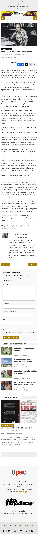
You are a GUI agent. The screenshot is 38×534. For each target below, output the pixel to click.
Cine (14, 226)
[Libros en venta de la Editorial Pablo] (19, 411)
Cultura (18, 226)
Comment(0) (13, 57)
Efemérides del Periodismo (26, 4)
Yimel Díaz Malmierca (22, 355)
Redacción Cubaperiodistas (24, 390)
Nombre (6, 304)
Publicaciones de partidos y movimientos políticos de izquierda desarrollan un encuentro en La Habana (33, 265)
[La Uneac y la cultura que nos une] (6, 351)
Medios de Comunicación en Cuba (19, 6)
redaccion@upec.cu (23, 492)
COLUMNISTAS (6, 49)
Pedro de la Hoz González (20, 234)
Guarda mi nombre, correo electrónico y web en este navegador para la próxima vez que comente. (18, 331)
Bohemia (9, 226)
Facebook (3, 531)
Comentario (7, 285)
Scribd (26, 531)
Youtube (21, 531)
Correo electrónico (9, 312)
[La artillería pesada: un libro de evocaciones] (6, 374)
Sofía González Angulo (22, 367)
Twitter (9, 531)
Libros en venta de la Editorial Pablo (17, 428)
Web (4, 319)
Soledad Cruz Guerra (22, 378)
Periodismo (24, 226)
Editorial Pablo (11, 397)
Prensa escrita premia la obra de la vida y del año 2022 (6, 265)
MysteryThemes (29, 525)
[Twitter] (26, 64)
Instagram (15, 531)
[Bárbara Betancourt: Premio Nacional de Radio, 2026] (6, 385)
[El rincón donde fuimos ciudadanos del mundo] (6, 362)
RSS (32, 531)
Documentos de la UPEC (10, 4)
